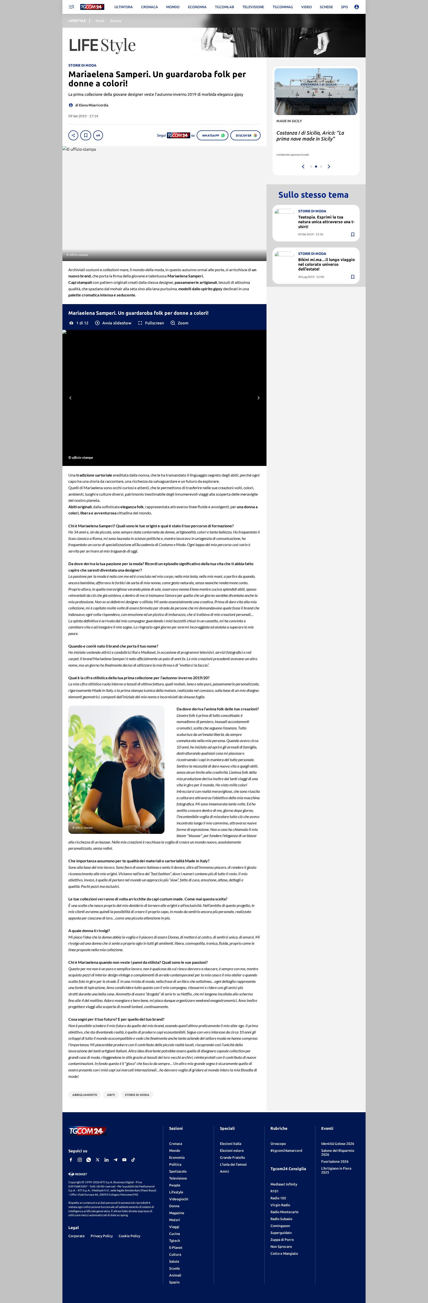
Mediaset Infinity (283, 1184)
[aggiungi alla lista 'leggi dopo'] (85, 135)
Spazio (174, 1282)
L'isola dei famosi (233, 1164)
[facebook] (70, 1159)
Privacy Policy (102, 1236)
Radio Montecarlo (284, 1212)
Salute (174, 1261)
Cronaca (175, 1144)
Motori (174, 1220)
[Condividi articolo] (73, 135)
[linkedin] (106, 1159)
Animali (175, 1275)
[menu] (71, 7)
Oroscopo (278, 1144)
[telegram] (115, 1159)
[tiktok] (133, 1159)
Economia (177, 1157)
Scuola (174, 1268)
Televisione (178, 1178)
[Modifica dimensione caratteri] (98, 135)
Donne (174, 1206)
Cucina (174, 1234)
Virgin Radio (280, 1205)
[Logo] (92, 7)
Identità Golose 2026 (337, 1144)
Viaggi (174, 1227)
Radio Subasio (281, 1219)
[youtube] (124, 1159)
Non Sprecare (281, 1247)
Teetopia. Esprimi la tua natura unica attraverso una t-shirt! (326, 222)
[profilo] (357, 7)
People (174, 1185)
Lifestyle (176, 1192)
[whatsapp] (88, 1159)
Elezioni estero (232, 1151)
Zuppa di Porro (282, 1240)
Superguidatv (281, 1233)
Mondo (174, 1151)
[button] (112, 323)
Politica (175, 1164)
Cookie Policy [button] (129, 1236)
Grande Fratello (232, 1157)
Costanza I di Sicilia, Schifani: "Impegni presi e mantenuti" (308, 136)
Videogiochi (178, 1199)
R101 (274, 1191)
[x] (97, 1159)
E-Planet (176, 1248)
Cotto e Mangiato (284, 1253)
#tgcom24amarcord (286, 1151)
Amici (224, 1171)
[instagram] (79, 1159)
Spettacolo (178, 1171)
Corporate (76, 1236)
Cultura (175, 1254)
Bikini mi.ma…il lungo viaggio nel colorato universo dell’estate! (326, 264)
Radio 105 (278, 1198)
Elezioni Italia (230, 1144)
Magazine (176, 1213)
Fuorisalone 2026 (334, 1161)
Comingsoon (280, 1226)
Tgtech (174, 1241)
